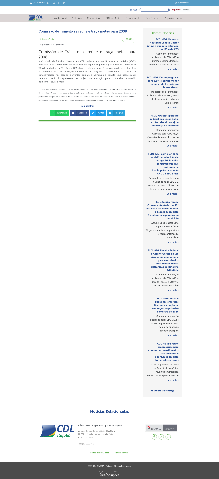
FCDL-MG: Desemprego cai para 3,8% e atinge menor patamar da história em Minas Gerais (163, 82)
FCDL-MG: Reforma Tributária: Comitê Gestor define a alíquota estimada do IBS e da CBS (163, 44)
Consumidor (94, 18)
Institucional (60, 18)
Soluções (77, 18)
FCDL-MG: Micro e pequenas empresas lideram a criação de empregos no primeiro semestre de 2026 (165, 305)
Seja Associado (173, 18)
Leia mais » (173, 69)
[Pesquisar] (168, 9)
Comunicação (132, 18)
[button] (59, 113)
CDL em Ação (113, 18)
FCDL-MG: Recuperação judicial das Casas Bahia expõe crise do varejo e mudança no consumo (164, 120)
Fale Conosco (152, 18)
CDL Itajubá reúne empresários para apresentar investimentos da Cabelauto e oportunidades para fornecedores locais (163, 352)
